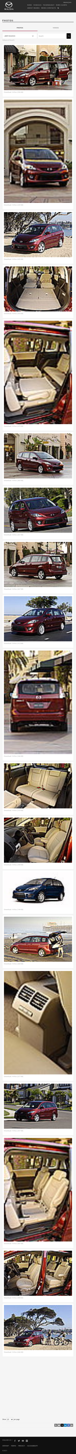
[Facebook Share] (68, 1425)
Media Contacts (48, 8)
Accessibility (32, 1446)
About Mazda (33, 8)
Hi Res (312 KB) (17, 643)
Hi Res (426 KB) (17, 1352)
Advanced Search (8, 40)
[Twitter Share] (62, 1425)
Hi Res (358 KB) (17, 865)
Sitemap (5, 1446)
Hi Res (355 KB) (17, 313)
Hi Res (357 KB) (17, 1131)
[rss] (55, 1425)
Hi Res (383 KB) (17, 480)
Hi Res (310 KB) (17, 810)
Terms (13, 1446)
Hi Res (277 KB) (17, 1076)
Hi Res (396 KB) (17, 92)
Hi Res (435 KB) (17, 259)
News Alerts (61, 5)
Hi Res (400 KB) (17, 1298)
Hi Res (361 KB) (17, 535)
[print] (71, 1425)
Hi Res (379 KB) (17, 426)
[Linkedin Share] (65, 1425)
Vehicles (37, 5)
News (29, 5)
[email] (58, 1425)
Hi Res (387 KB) (17, 1243)
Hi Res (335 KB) (17, 205)
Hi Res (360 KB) (17, 964)
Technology (48, 5)
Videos (56, 28)
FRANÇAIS (67, 2)
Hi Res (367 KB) (17, 589)
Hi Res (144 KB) (17, 909)
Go (69, 36)
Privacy (21, 1446)
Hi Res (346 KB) (17, 756)
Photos (20, 28)
